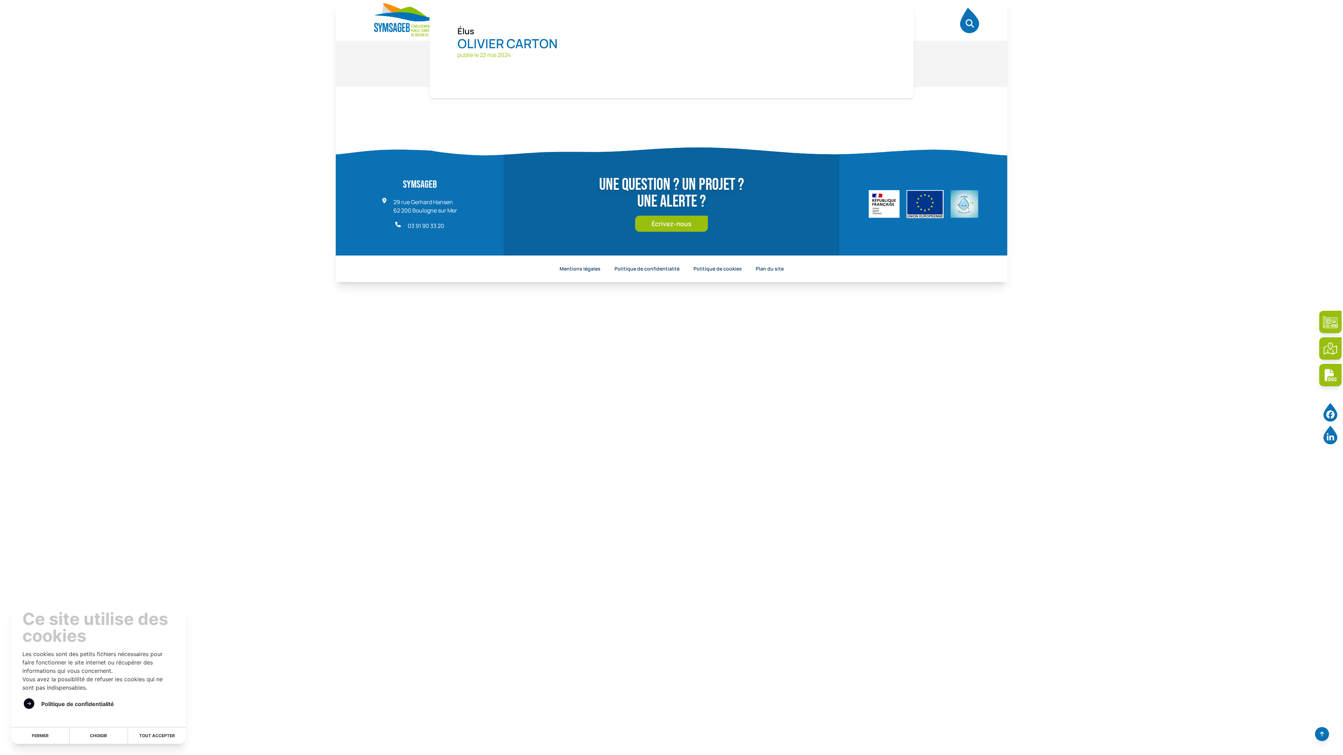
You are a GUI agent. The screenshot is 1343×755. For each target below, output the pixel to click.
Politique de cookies (718, 268)
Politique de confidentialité (647, 268)
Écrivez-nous (671, 224)
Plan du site (770, 268)
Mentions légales (580, 268)
